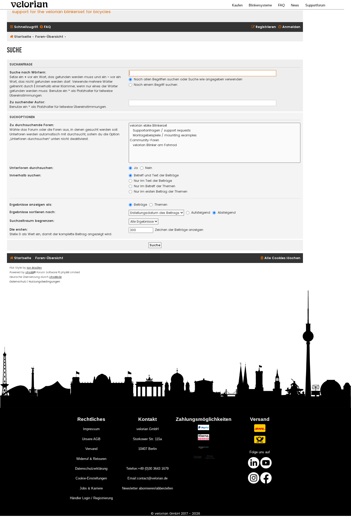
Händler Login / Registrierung (91, 498)
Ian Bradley (34, 268)
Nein (148, 168)
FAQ (281, 5)
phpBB (29, 272)
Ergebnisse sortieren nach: (33, 212)
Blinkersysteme (260, 5)
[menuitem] (45, 27)
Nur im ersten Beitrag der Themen (160, 191)
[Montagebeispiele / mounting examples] (214, 135)
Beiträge (140, 204)
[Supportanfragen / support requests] (214, 130)
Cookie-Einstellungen (91, 478)
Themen (160, 204)
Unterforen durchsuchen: (31, 168)
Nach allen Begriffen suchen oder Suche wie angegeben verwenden (187, 79)
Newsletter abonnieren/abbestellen (147, 488)
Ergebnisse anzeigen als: (31, 204)
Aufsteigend (200, 212)
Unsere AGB (91, 439)
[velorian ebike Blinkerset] (214, 125)
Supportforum (315, 5)
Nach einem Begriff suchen (155, 84)
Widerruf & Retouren (91, 459)
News (295, 5)
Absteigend (226, 212)
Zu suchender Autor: (27, 102)
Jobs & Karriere (91, 488)
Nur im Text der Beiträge (152, 180)
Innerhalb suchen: (25, 175)
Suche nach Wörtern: (28, 72)
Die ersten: (19, 229)
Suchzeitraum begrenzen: (32, 221)
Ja (135, 168)
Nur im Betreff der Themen (154, 186)
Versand (91, 449)
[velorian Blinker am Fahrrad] (214, 145)
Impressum (91, 429)
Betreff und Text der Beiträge (156, 175)
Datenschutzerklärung (91, 468)
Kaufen (237, 5)
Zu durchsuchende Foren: (32, 125)
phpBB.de (55, 277)
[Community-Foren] (214, 140)
